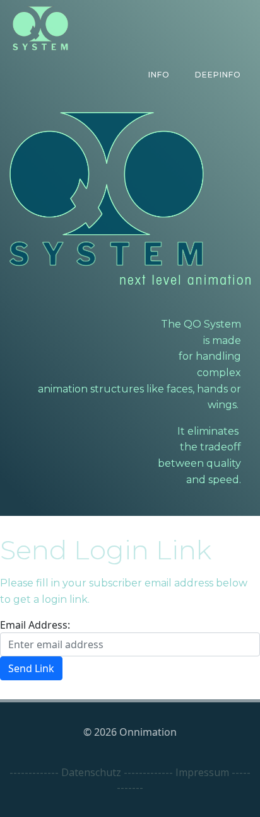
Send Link (31, 668)
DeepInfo (218, 74)
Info (159, 74)
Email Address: (35, 625)
